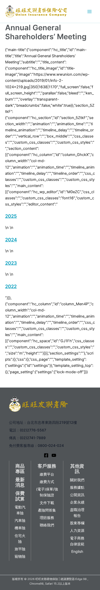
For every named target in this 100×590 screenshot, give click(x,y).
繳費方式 (47, 481)
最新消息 (20, 482)
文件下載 (47, 502)
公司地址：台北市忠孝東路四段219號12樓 (43, 422)
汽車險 (20, 520)
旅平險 (20, 549)
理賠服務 (47, 517)
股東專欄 (77, 523)
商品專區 (20, 468)
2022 (11, 286)
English (77, 551)
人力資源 (77, 530)
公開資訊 (77, 495)
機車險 (20, 528)
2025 (11, 216)
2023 (11, 263)
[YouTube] (54, 455)
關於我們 (77, 480)
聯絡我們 (47, 525)
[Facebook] (46, 455)
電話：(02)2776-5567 (27, 430)
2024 (11, 239)
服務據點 (77, 487)
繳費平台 (47, 474)
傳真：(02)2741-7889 (27, 438)
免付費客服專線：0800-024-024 (36, 445)
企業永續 (77, 502)
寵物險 (20, 556)
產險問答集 (47, 510)
